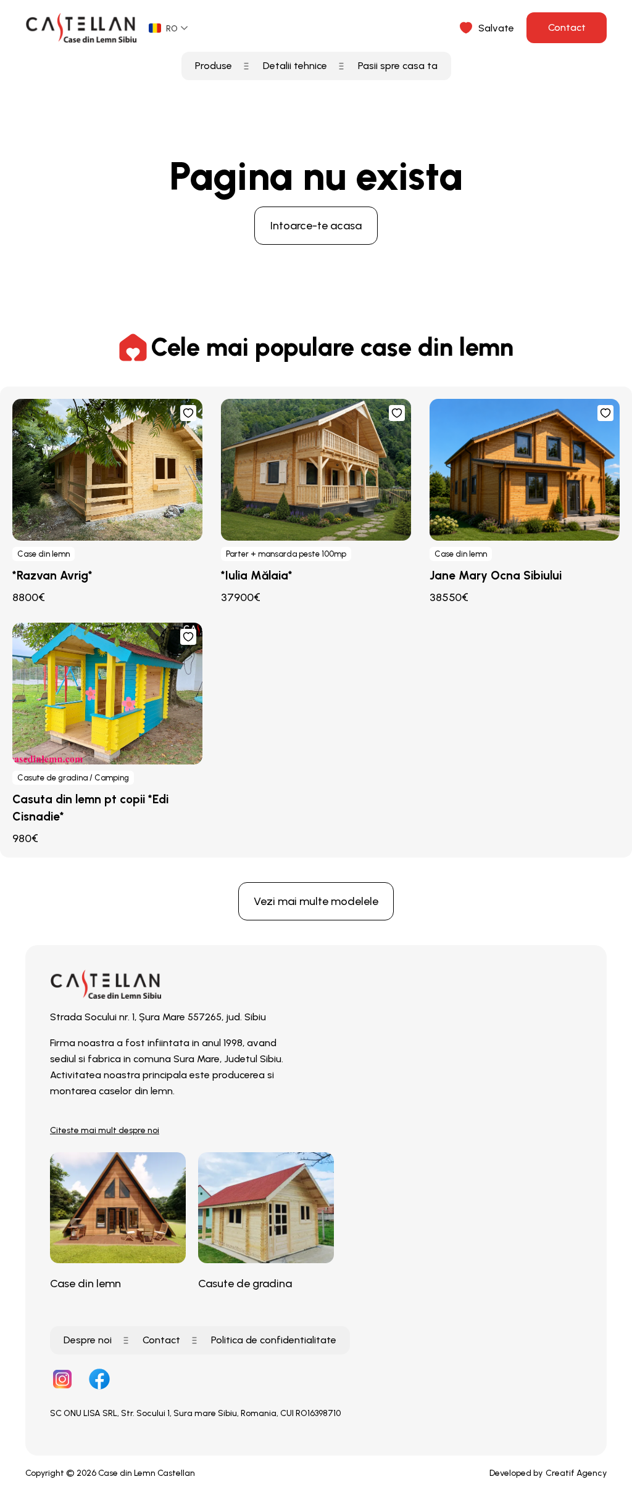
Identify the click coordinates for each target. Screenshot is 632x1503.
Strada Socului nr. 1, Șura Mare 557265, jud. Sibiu (158, 1017)
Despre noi (88, 1340)
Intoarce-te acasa (316, 225)
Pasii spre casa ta (398, 66)
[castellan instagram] (62, 1380)
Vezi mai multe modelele (316, 901)
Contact (567, 27)
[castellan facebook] (99, 1380)
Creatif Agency (576, 1473)
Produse (213, 66)
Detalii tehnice (295, 66)
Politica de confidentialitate (273, 1340)
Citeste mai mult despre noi (104, 1130)
